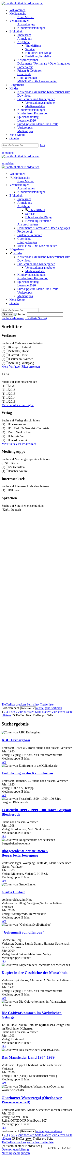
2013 (12, 401)
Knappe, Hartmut (20, 347)
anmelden (8, 152)
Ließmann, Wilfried (21, 359)
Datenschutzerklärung (15, 1149)
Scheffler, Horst (19, 351)
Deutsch (16, 509)
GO (42, 145)
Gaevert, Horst (18, 355)
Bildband (15, 490)
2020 (12, 385)
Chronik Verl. (17, 436)
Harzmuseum (17, 424)
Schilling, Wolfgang (21, 363)
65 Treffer (18, 715)
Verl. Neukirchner (20, 432)
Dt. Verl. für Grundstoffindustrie (29, 428)
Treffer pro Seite (43, 715)
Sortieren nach (11, 708)
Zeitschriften (17, 467)
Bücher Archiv (18, 471)
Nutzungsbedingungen (16, 1153)
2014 (12, 397)
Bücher (15, 463)
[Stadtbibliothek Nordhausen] (20, 3)
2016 (12, 389)
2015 (12, 393)
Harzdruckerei (18, 440)
